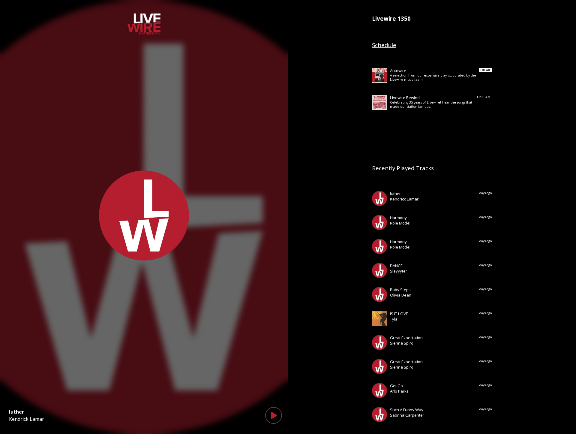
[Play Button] (273, 415)
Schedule (384, 45)
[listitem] (432, 75)
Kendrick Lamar (26, 419)
